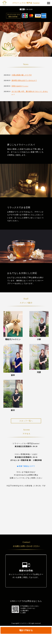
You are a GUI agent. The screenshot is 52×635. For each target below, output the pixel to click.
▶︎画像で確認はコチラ (27, 466)
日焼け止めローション (19, 86)
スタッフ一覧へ (26, 421)
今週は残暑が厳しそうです (21, 75)
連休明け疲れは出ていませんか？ (24, 80)
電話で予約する (26, 630)
